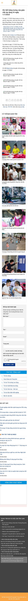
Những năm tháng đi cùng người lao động (11, 459)
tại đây (22, 107)
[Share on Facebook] (9, 100)
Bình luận (6, 316)
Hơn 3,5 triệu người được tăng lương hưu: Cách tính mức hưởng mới (12, 465)
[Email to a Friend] (15, 100)
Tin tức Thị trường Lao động (11, 382)
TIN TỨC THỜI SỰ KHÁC (8, 434)
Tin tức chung (7, 376)
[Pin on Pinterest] (18, 100)
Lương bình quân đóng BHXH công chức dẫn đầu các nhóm (13, 416)
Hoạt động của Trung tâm (10, 379)
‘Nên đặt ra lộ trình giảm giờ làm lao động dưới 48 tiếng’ (13, 424)
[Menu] (2, 3)
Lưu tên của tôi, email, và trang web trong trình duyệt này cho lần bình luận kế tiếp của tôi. (13, 353)
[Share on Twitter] (12, 100)
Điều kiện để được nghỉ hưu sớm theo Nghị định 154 (13, 453)
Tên (4, 329)
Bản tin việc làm (7, 396)
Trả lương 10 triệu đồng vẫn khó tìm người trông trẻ (13, 429)
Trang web (6, 343)
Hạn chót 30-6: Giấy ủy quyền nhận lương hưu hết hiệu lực (13, 472)
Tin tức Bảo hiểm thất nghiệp (11, 392)
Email (5, 336)
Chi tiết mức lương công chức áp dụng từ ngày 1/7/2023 (13, 30)
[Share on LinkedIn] (21, 100)
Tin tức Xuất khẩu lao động (10, 386)
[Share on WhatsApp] (7, 100)
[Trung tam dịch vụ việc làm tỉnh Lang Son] (14, 2)
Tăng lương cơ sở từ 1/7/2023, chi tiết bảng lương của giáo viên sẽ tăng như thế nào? (13, 28)
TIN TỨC (10, 107)
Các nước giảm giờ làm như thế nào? (10, 420)
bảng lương (9, 68)
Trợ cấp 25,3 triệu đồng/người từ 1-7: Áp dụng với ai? (13, 446)
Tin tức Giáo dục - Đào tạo (10, 389)
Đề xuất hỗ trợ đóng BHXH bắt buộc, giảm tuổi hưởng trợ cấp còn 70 (12, 439)
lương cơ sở (13, 35)
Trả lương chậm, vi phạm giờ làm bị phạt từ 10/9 (13, 412)
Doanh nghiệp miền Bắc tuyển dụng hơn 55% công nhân (13, 408)
